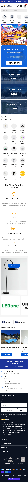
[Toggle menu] (2, 6)
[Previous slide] (10, 42)
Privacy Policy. (6, 416)
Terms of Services (21, 414)
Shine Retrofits (10, 475)
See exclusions (21, 239)
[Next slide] (18, 42)
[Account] (18, 6)
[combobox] (14, 10)
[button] (13, 42)
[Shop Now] (14, 35)
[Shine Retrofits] (10, 305)
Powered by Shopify (20, 475)
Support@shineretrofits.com (12, 383)
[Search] (25, 11)
